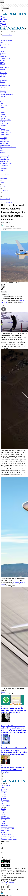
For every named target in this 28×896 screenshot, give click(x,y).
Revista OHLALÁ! (4, 156)
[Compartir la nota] (2, 287)
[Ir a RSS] (2, 858)
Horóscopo (3, 116)
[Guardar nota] (2, 285)
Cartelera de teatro (5, 132)
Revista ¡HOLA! (4, 158)
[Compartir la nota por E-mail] (6, 292)
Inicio (3, 17)
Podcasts (2, 122)
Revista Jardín (4, 165)
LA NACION (4, 202)
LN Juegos (3, 111)
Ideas (1, 150)
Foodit (3, 22)
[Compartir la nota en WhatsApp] (4, 287)
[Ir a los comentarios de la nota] (4, 285)
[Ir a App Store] (5, 866)
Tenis (1, 103)
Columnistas (3, 93)
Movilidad (3, 60)
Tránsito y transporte (6, 40)
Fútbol (2, 100)
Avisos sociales (4, 143)
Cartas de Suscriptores (6, 94)
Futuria (2, 51)
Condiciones (4, 883)
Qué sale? (2, 129)
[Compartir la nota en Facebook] (2, 292)
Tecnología (3, 114)
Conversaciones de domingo (8, 147)
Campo (2, 55)
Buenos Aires (3, 73)
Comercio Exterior (5, 58)
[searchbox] (13, 32)
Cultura (2, 78)
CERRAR (2, 1)
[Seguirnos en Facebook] (2, 844)
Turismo (2, 112)
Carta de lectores (5, 145)
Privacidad (11, 883)
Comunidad (3, 80)
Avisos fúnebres (4, 141)
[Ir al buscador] (2, 11)
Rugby (2, 102)
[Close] (2, 774)
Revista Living (4, 161)
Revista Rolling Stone (6, 163)
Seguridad (3, 75)
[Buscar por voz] (25, 31)
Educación (3, 76)
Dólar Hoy (3, 53)
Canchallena (3, 105)
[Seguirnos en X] (2, 848)
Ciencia (2, 84)
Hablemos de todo (5, 85)
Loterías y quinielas (5, 120)
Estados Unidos (4, 67)
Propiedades (3, 56)
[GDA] (5, 888)
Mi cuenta (4, 26)
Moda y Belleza (4, 123)
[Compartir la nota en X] (4, 292)
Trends (3, 692)
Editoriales (3, 91)
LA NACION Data (4, 44)
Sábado (2, 149)
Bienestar (2, 82)
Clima (1, 42)
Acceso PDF (3, 138)
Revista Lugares (4, 159)
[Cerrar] (25, 29)
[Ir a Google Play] (5, 863)
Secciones (4, 19)
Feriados (2, 118)
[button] (14, 113)
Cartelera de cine (5, 131)
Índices (2, 62)
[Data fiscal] (2, 893)
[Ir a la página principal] (14, 15)
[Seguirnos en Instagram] (2, 853)
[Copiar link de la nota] (2, 289)
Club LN (4, 24)
